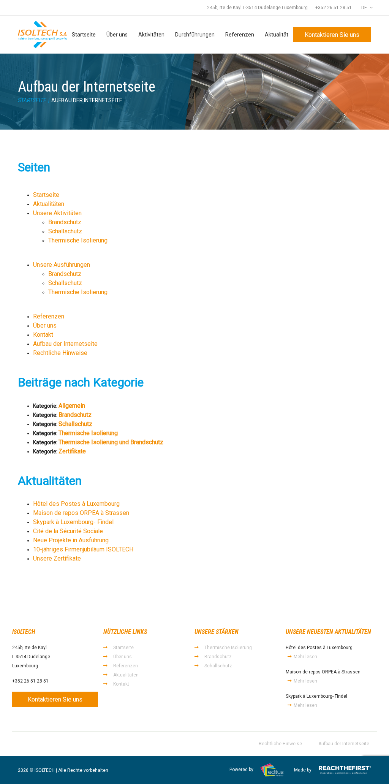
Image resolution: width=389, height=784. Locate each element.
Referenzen (239, 35)
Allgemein (72, 405)
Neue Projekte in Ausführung (71, 540)
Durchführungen (195, 35)
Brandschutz (64, 222)
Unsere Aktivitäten (57, 213)
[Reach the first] (345, 770)
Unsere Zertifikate (57, 558)
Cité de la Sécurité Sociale (68, 531)
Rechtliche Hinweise (60, 352)
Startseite (84, 35)
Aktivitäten (151, 35)
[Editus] (272, 769)
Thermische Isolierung (78, 240)
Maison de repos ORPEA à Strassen (81, 512)
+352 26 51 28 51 (333, 7)
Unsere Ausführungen (61, 264)
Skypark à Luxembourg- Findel (73, 522)
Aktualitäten (48, 203)
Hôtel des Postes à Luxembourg (76, 503)
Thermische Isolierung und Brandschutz (111, 442)
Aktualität (276, 35)
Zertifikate (72, 451)
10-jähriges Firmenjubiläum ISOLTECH (83, 549)
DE (364, 7)
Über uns (117, 35)
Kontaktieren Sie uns (332, 34)
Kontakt (43, 334)
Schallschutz (65, 231)
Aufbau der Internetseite (65, 343)
